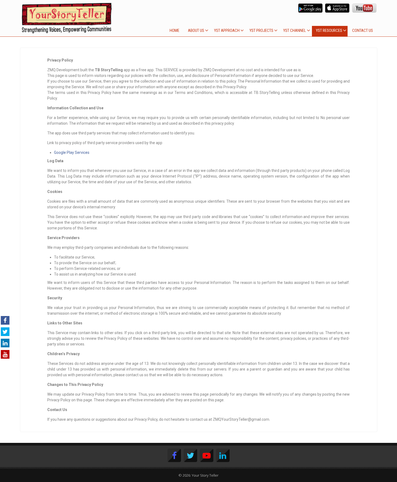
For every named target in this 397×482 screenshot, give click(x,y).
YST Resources (329, 30)
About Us (196, 30)
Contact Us (362, 30)
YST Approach (227, 30)
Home (174, 30)
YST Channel (294, 30)
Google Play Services (71, 152)
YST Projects (261, 30)
